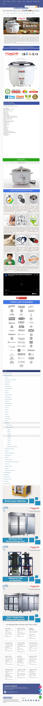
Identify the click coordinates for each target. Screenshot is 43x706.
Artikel (24, 1)
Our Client (19, 1)
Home (4, 1)
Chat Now (22, 141)
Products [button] (13, 1)
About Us (8, 1)
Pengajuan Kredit (36, 1)
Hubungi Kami (29, 1)
